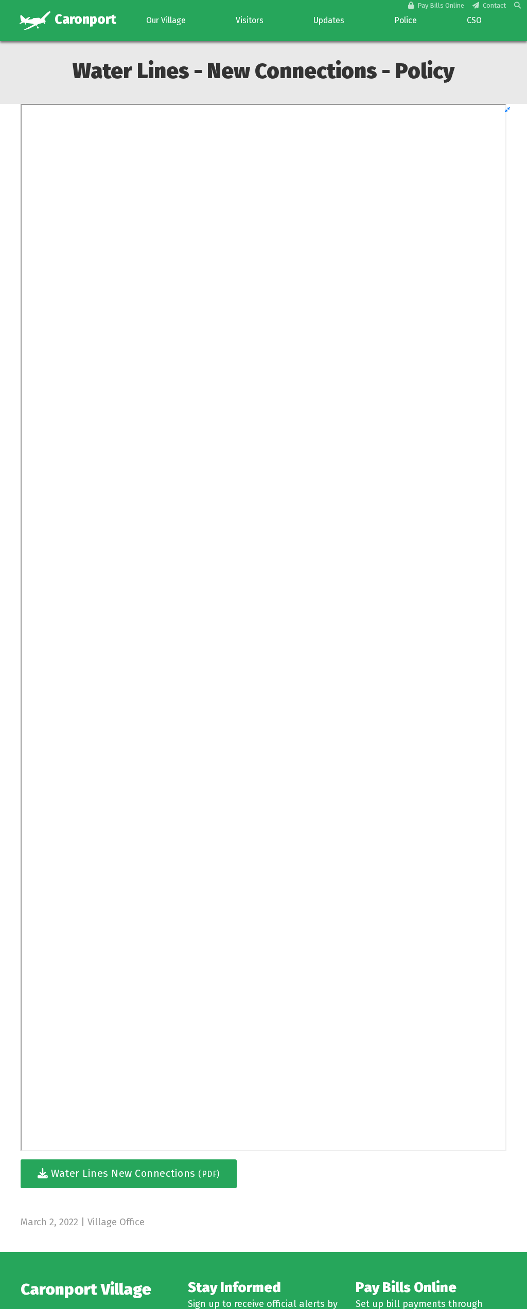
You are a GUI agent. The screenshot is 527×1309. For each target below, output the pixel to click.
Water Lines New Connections (134, 1173)
